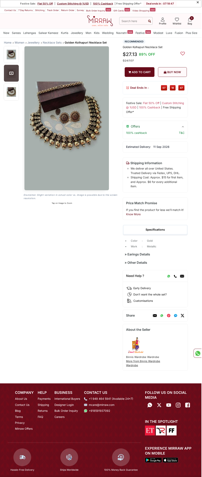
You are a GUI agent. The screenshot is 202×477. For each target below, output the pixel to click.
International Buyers (67, 398)
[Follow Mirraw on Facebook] (187, 405)
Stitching (40, 10)
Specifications (155, 229)
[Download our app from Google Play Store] (153, 460)
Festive (143, 32)
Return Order (67, 10)
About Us (21, 398)
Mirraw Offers (24, 428)
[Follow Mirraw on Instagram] (178, 405)
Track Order (53, 10)
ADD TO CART (141, 72)
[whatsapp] (162, 316)
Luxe (169, 32)
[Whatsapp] (149, 405)
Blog (18, 410)
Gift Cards (121, 10)
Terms (19, 416)
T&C (181, 132)
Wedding (108, 32)
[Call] (175, 276)
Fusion (179, 32)
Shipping (43, 404)
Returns (43, 410)
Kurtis (64, 32)
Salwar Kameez (48, 32)
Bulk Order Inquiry (98, 10)
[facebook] (176, 316)
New (6, 32)
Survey (80, 10)
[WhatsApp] (169, 276)
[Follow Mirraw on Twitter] (159, 405)
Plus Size (191, 32)
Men (88, 32)
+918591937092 (99, 410)
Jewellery (77, 32)
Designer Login (64, 404)
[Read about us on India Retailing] (161, 430)
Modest (158, 32)
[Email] (182, 276)
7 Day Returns (25, 10)
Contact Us (10, 10)
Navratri (124, 32)
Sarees (16, 32)
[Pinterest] (169, 316)
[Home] (100, 20)
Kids (96, 32)
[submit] (149, 21)
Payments (44, 398)
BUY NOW (173, 72)
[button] (11, 54)
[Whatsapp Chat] (197, 353)
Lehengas (29, 32)
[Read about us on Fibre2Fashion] (172, 430)
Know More (133, 214)
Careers (59, 416)
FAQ (40, 416)
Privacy (20, 422)
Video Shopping (143, 10)
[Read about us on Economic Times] (150, 430)
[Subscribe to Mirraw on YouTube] (168, 405)
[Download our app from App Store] (170, 460)
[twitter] (182, 316)
